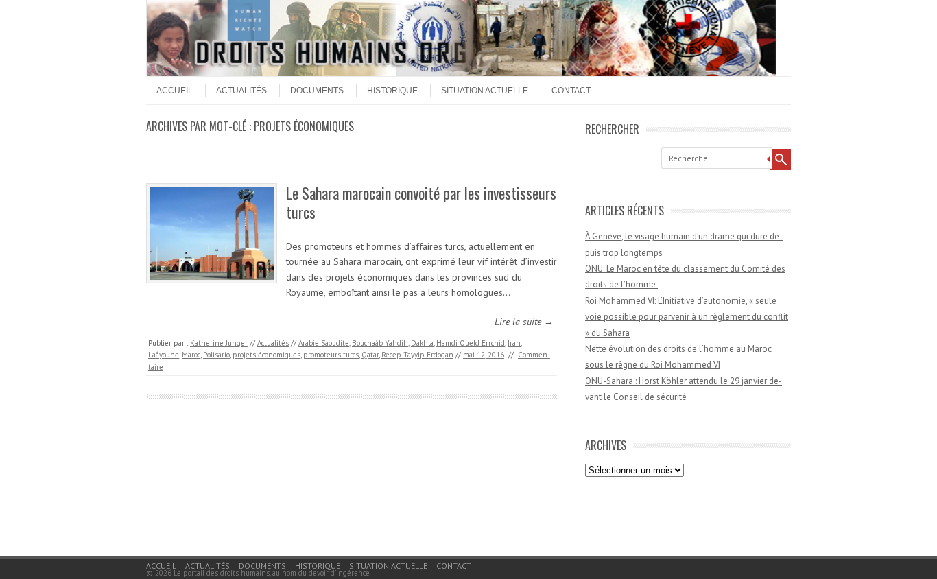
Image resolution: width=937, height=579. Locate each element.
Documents (317, 90)
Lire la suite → (524, 322)
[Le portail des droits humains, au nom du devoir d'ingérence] (461, 73)
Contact (571, 90)
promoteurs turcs (331, 354)
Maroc (191, 354)
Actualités (241, 90)
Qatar (370, 354)
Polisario (216, 354)
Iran (514, 343)
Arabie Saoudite (323, 343)
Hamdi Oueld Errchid (470, 343)
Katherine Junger (219, 343)
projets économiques (266, 354)
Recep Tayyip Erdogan (417, 354)
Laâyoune (163, 354)
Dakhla (422, 343)
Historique (392, 90)
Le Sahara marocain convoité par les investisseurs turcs (421, 203)
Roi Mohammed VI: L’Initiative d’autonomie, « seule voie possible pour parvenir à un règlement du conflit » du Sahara (686, 317)
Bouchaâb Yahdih (380, 343)
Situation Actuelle (484, 90)
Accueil (174, 90)
